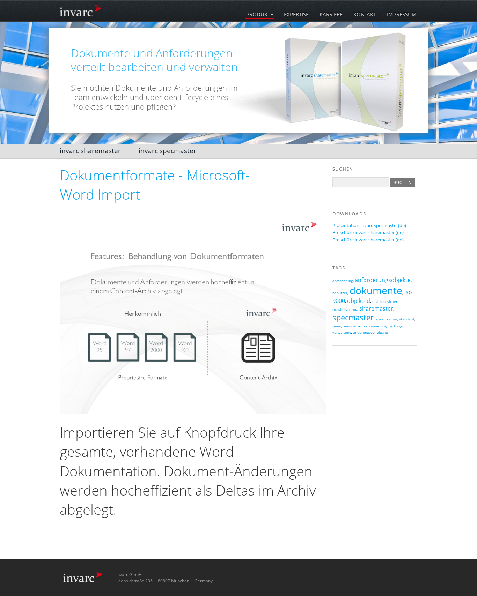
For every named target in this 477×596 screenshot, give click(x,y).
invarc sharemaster (90, 150)
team (336, 326)
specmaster (353, 317)
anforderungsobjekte (383, 280)
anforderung (342, 280)
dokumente (376, 290)
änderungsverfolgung (370, 332)
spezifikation (386, 319)
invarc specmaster (167, 150)
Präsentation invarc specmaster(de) (369, 225)
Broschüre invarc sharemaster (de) (368, 232)
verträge (396, 326)
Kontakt (364, 14)
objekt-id (358, 301)
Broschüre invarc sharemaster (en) (368, 240)
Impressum (402, 14)
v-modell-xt (352, 326)
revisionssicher (384, 301)
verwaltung (341, 332)
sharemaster (376, 308)
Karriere (331, 14)
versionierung (375, 326)
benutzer (339, 293)
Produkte (259, 14)
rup (354, 309)
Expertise (296, 14)
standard (406, 319)
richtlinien (341, 309)
